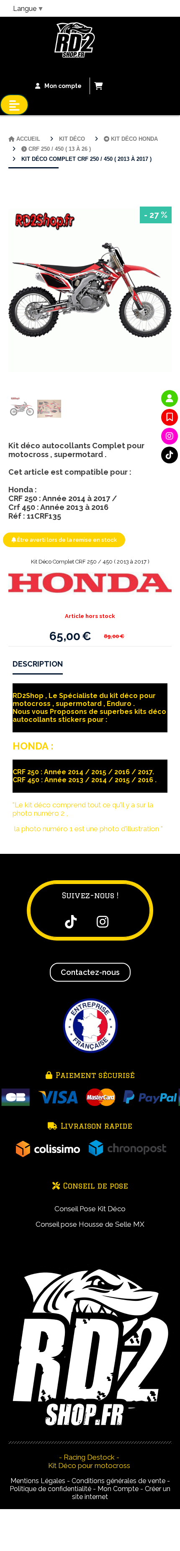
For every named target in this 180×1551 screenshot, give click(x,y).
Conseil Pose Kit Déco (90, 1209)
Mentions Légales (37, 1481)
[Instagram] (169, 436)
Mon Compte (118, 1489)
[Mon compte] (169, 398)
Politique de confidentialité (50, 1489)
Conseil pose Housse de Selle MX (90, 1224)
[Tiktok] (169, 455)
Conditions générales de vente (118, 1481)
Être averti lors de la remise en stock (66, 540)
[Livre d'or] (169, 417)
